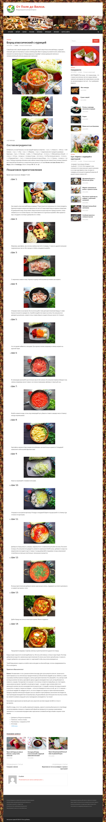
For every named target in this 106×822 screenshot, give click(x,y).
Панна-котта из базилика (90, 126)
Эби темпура (84, 87)
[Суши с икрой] (75, 103)
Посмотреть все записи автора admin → (31, 779)
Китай (18, 32)
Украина (39, 32)
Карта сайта (66, 32)
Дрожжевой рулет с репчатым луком (88, 179)
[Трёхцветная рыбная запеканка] (76, 211)
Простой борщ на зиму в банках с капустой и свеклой (15, 753)
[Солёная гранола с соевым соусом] (76, 220)
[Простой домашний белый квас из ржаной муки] (58, 750)
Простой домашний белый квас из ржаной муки (58, 752)
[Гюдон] (76, 123)
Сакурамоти (76, 70)
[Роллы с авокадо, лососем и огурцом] (76, 113)
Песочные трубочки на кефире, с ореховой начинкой (89, 198)
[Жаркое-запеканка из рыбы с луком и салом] (76, 193)
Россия (31, 32)
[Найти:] (85, 41)
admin (16, 45)
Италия (10, 32)
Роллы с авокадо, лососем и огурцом (88, 108)
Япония (56, 32)
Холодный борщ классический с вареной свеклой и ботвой (36, 753)
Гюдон (84, 116)
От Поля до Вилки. (30, 7)
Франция (48, 32)
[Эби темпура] (75, 94)
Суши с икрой (84, 97)
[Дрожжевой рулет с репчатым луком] (76, 184)
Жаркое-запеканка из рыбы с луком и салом (89, 188)
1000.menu (14, 726)
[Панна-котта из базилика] (76, 130)
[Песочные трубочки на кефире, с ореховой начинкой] (76, 202)
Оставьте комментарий (25, 45)
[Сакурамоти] (85, 66)
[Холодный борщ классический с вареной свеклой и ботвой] (37, 750)
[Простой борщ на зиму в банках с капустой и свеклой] (16, 750)
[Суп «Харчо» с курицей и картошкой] (85, 153)
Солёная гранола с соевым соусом (88, 216)
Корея (24, 32)
